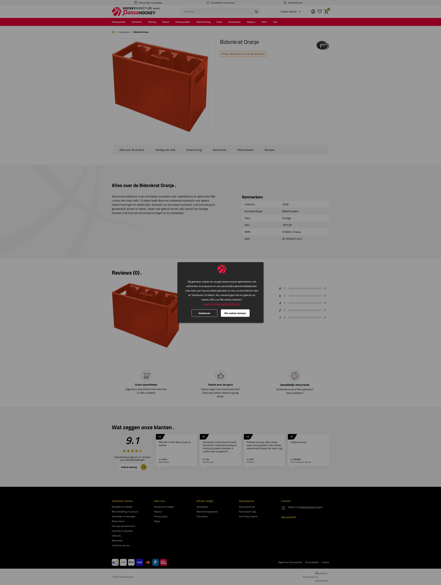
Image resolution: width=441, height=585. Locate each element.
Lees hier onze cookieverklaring (221, 304)
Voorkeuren (204, 313)
